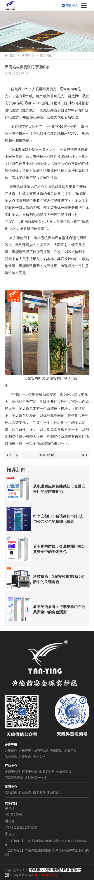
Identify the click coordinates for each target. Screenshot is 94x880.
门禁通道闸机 (14, 777)
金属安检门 (12, 771)
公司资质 (25, 757)
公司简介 (11, 750)
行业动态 (25, 792)
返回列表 (49, 455)
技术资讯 (46, 55)
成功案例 (11, 792)
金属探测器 (46, 771)
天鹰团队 (56, 750)
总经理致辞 (40, 750)
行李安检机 (29, 771)
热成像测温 (63, 771)
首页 (13, 55)
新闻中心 (28, 55)
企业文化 (39, 757)
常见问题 (53, 792)
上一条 (13, 455)
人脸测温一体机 (35, 777)
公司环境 (25, 750)
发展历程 (70, 750)
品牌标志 (11, 757)
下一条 (80, 455)
